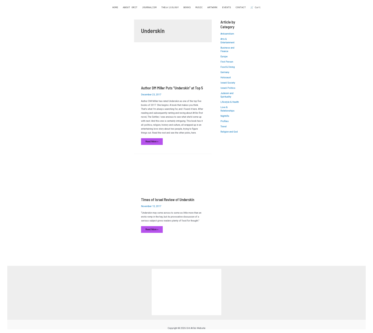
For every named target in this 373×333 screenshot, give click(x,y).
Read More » (151, 142)
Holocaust (225, 77)
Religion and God (229, 131)
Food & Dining (227, 67)
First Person (226, 61)
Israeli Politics (227, 88)
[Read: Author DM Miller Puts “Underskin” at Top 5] (152, 65)
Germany (224, 72)
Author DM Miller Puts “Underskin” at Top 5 (172, 88)
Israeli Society (227, 82)
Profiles (224, 121)
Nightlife (224, 116)
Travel (223, 126)
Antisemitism (227, 33)
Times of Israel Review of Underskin (167, 199)
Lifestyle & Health (229, 102)
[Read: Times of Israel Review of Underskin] (152, 177)
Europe (224, 56)
